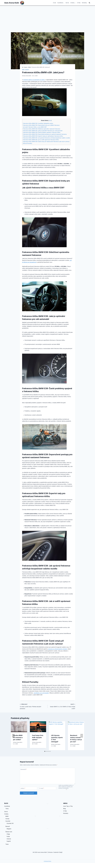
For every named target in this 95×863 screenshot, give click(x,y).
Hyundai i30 (10, 823)
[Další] (81, 736)
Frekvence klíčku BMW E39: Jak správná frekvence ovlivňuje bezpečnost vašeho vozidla (46, 138)
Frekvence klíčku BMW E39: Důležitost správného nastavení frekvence (41, 129)
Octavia (9, 839)
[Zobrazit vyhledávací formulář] (89, 3)
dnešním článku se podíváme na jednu (34, 79)
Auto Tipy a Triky (68, 806)
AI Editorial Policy (47, 861)
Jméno (23, 788)
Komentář (24, 769)
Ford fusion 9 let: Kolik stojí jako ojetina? (37, 737)
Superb (9, 841)
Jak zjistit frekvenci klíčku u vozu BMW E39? (35, 127)
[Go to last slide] (13, 736)
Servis (67, 2)
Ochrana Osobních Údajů (55, 852)
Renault (7, 826)
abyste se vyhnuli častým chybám (57, 649)
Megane (9, 828)
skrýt (50, 120)
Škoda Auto (8, 831)
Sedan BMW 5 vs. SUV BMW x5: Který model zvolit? (62, 706)
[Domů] (22, 67)
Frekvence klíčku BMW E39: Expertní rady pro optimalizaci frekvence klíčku (43, 136)
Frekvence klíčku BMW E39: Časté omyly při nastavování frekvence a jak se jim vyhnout (46, 141)
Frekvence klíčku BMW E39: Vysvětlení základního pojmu (38, 123)
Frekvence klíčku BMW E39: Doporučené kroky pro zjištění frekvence (41, 125)
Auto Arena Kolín (27, 75)
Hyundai (7, 821)
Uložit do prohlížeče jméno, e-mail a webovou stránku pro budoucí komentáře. (66, 787)
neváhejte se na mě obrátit (41, 693)
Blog (64, 808)
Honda (7, 818)
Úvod (54, 2)
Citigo (8, 834)
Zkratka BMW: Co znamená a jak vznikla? (18, 737)
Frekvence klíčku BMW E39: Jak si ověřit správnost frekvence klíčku (41, 139)
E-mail (42, 788)
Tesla (6, 844)
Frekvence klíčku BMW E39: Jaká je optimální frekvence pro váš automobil (42, 130)
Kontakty (84, 2)
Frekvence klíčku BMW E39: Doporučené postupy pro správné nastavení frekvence (45, 134)
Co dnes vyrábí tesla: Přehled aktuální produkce (30, 706)
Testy (7, 808)
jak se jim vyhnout (54, 644)
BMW (23, 69)
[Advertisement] (47, 16)
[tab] (44, 751)
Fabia (8, 836)
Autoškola (7, 806)
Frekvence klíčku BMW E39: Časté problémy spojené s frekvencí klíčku (41, 132)
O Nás (78, 2)
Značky (27, 69)
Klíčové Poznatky (27, 143)
